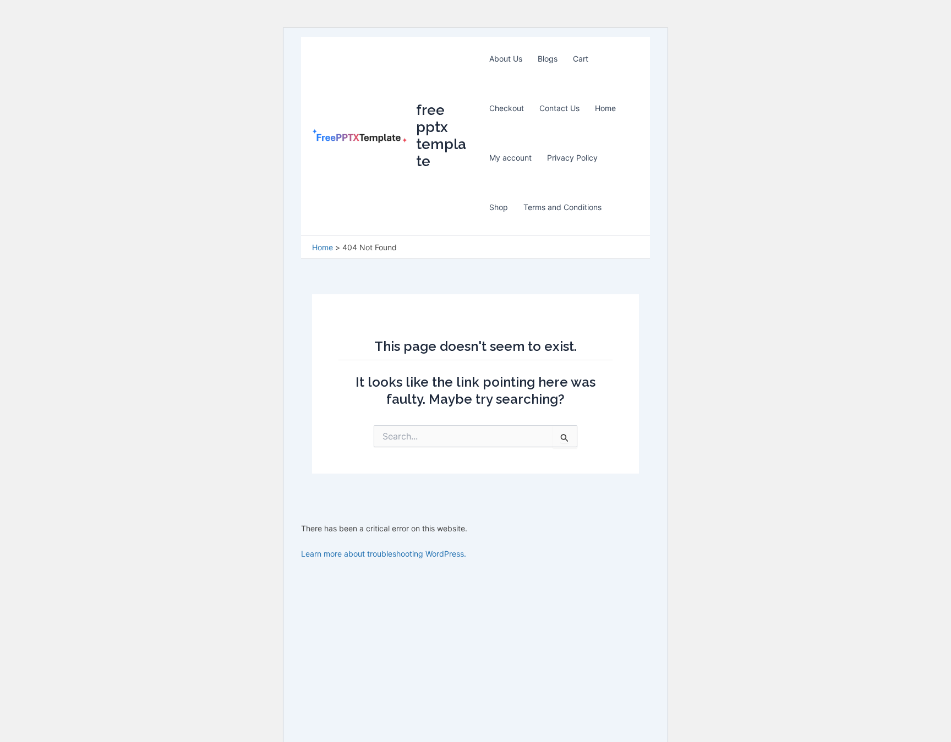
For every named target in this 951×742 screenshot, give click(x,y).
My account (510, 157)
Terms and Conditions (562, 207)
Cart (580, 58)
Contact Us (559, 108)
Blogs (548, 58)
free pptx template (441, 136)
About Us (505, 58)
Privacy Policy (572, 157)
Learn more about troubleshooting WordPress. (383, 553)
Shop (498, 207)
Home (605, 108)
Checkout (506, 108)
